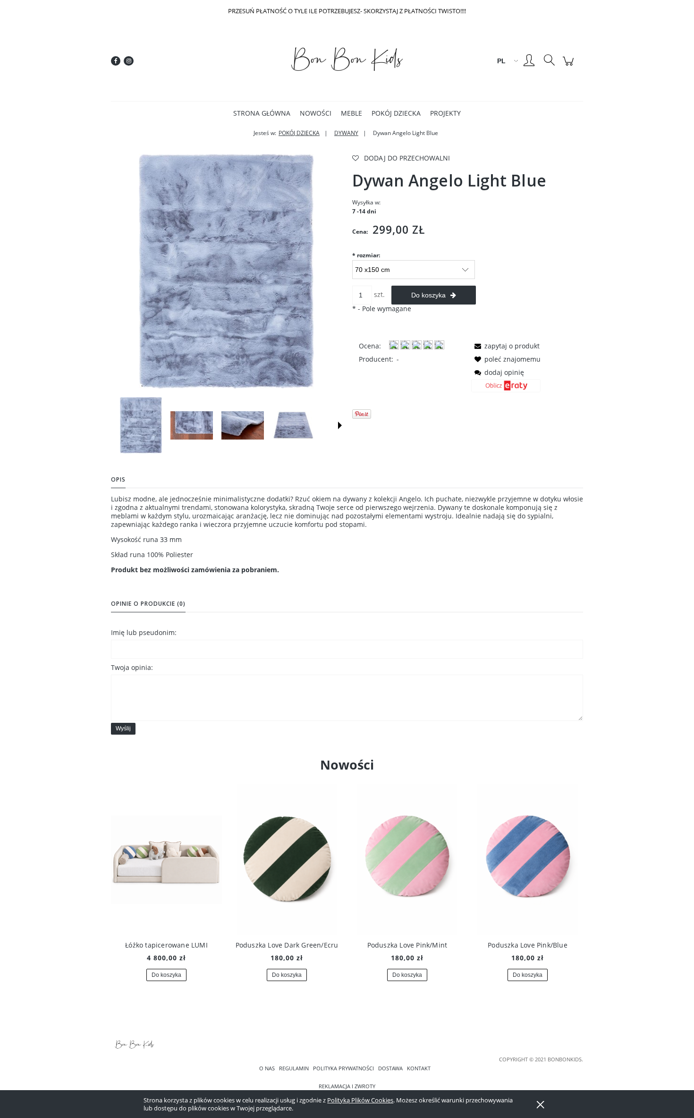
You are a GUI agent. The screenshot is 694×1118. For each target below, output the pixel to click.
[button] (340, 425)
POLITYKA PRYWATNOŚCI (343, 1068)
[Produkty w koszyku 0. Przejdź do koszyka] (569, 65)
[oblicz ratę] (506, 389)
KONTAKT (419, 1068)
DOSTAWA (390, 1068)
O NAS (267, 1068)
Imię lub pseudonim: (144, 632)
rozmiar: (366, 255)
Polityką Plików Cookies (360, 1100)
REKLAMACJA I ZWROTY (347, 1086)
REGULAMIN (294, 1068)
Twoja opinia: (132, 667)
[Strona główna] (347, 61)
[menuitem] (261, 113)
